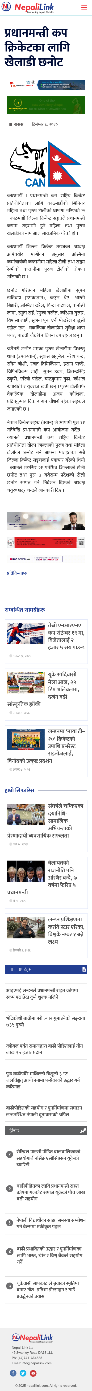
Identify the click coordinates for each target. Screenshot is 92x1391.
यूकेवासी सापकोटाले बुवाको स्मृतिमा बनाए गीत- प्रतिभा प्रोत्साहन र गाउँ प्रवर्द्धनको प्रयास (48, 1290)
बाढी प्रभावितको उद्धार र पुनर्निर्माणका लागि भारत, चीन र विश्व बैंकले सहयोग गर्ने (49, 1255)
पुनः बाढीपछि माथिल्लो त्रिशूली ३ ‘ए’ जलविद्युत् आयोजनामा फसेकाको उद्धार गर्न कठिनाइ (43, 1080)
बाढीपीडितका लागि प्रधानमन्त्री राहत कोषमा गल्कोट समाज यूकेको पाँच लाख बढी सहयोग (51, 1192)
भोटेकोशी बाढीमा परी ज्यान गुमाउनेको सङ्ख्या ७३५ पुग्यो (45, 1021)
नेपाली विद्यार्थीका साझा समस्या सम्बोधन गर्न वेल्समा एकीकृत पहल (51, 1223)
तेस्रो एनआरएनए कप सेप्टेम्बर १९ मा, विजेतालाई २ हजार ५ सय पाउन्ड (66, 637)
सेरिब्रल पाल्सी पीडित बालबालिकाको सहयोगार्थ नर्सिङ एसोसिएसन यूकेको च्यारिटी (48, 1158)
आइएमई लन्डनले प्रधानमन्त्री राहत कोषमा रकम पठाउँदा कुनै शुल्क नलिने (42, 993)
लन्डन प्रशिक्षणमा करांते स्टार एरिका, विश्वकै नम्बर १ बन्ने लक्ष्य (66, 931)
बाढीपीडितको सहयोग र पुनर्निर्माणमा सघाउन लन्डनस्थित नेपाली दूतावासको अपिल (44, 1111)
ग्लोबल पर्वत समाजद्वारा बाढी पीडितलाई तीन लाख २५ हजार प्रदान (44, 1049)
